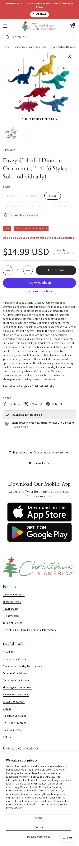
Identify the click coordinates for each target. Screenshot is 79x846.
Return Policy (10, 608)
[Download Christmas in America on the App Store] (39, 520)
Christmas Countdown (16, 680)
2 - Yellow (31, 195)
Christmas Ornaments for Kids (30, 46)
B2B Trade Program (14, 723)
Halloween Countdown (16, 694)
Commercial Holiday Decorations (22, 666)
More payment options (39, 290)
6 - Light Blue (60, 206)
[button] (7, 270)
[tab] (20, 427)
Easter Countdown (14, 701)
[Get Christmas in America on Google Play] (39, 541)
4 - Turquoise (14, 206)
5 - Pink (37, 206)
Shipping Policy (12, 601)
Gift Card (8, 737)
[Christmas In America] (38, 26)
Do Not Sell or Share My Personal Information (29, 630)
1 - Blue (11, 195)
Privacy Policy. (14, 808)
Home (6, 46)
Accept (39, 818)
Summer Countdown (15, 673)
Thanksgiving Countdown (17, 687)
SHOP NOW (39, 14)
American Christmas (14, 715)
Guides (7, 708)
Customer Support (14, 594)
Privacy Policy (11, 615)
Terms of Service (12, 623)
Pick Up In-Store (12, 730)
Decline (39, 827)
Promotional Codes (14, 659)
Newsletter (9, 652)
